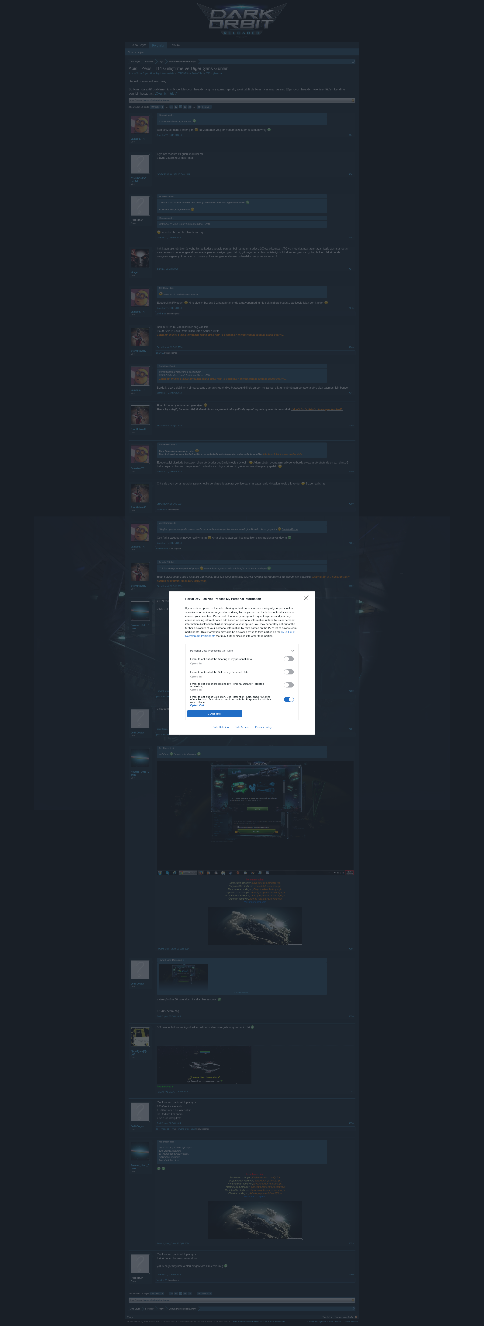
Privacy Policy (263, 727)
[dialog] (242, 663)
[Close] (307, 599)
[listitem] (242, 651)
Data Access (242, 727)
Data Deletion (221, 727)
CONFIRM (215, 713)
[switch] (289, 658)
